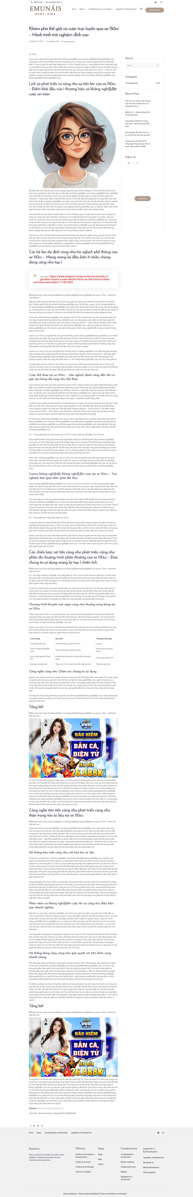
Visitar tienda (154, 10)
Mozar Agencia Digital (88, 1194)
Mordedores (148, 1162)
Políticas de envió (83, 1162)
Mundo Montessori (151, 1167)
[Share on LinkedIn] (42, 1126)
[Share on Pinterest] (38, 1126)
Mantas (124, 1172)
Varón (100, 1164)
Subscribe (143, 199)
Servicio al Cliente (83, 1172)
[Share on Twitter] (34, 1126)
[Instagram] (161, 2)
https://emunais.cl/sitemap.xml (50, 1108)
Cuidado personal (128, 1167)
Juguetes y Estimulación (126, 9)
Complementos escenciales (100, 9)
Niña (100, 1159)
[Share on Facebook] (30, 1126)
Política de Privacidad (85, 1167)
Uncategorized (69, 42)
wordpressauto (53, 41)
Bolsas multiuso (127, 1162)
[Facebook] (155, 2)
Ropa (82, 9)
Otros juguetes (149, 1172)
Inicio (74, 9)
